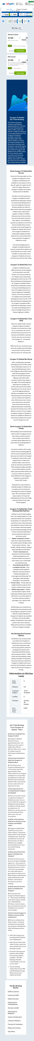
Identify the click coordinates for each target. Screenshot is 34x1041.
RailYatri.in (11, 810)
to (13, 991)
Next (28, 21)
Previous (2, 21)
